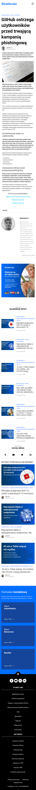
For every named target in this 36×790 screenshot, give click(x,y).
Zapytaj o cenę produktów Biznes (18, 703)
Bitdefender (25, 786)
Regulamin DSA (18, 782)
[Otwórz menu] (33, 4)
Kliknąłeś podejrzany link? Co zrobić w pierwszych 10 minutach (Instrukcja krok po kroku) (24, 327)
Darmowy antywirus (18, 759)
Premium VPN (18, 767)
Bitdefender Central (18, 694)
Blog (11, 15)
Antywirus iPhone (18, 745)
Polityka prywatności (14, 779)
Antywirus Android (18, 741)
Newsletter (18, 716)
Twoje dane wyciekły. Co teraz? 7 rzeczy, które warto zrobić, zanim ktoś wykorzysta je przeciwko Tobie (25, 416)
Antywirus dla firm (18, 754)
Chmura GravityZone (18, 698)
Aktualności (5, 15)
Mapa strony (18, 725)
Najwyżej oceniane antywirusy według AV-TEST (18, 196)
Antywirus (18, 734)
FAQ (18, 712)
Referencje (25, 779)
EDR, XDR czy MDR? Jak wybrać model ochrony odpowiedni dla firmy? (24, 391)
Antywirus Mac (18, 750)
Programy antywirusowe (18, 772)
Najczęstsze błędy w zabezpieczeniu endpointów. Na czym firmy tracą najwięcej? (25, 347)
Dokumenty (18, 730)
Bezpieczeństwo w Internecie (25, 318)
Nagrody (18, 721)
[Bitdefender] (9, 4)
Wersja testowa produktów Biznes (18, 707)
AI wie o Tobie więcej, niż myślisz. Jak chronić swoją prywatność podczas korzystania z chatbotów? (25, 372)
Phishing (17, 15)
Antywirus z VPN (18, 763)
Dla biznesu (20, 341)
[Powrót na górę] (18, 674)
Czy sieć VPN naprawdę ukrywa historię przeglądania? (25, 436)
